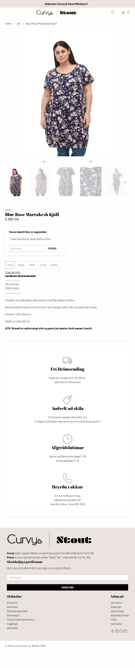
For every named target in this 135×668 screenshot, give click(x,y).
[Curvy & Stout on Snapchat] (121, 631)
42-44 (10, 265)
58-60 (54, 265)
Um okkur (116, 602)
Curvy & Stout (20, 645)
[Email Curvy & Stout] (125, 631)
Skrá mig (68, 587)
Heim (8, 23)
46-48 (21, 265)
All (18, 23)
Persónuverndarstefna (20, 619)
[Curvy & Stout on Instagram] (116, 631)
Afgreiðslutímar (120, 615)
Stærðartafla (12, 272)
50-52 (32, 265)
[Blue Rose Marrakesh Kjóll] (67, 94)
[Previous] (45, 161)
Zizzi (8, 209)
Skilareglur (13, 615)
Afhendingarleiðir (17, 611)
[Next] (89, 161)
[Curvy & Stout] (56, 12)
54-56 (43, 265)
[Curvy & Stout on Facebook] (112, 631)
